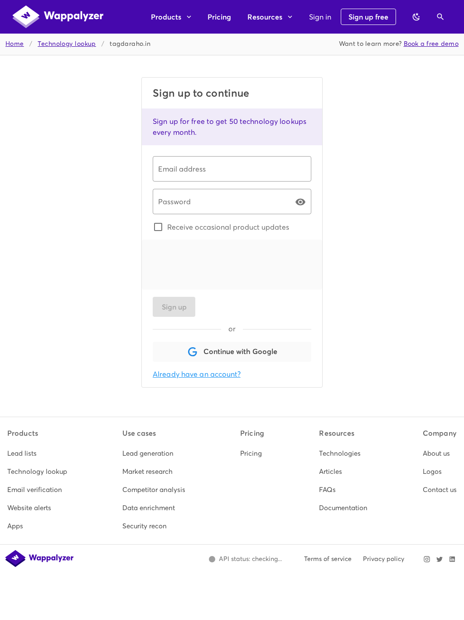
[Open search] (440, 17)
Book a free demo (431, 44)
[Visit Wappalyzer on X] (439, 559)
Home (14, 44)
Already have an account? (197, 374)
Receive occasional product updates (228, 226)
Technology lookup (67, 44)
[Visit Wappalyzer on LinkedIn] (452, 559)
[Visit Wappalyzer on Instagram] (426, 559)
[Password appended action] (300, 202)
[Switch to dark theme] (416, 17)
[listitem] (37, 453)
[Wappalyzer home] (58, 16)
